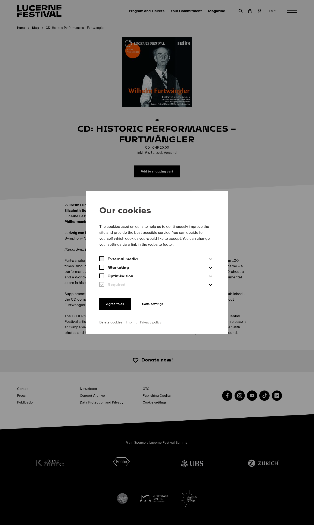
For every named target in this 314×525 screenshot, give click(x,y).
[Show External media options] (210, 259)
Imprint (131, 322)
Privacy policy (150, 322)
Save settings (152, 304)
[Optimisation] (101, 276)
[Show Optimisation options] (210, 276)
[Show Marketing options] (210, 268)
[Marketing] (101, 268)
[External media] (101, 259)
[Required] (101, 285)
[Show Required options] (210, 285)
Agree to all (115, 304)
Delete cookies (110, 322)
